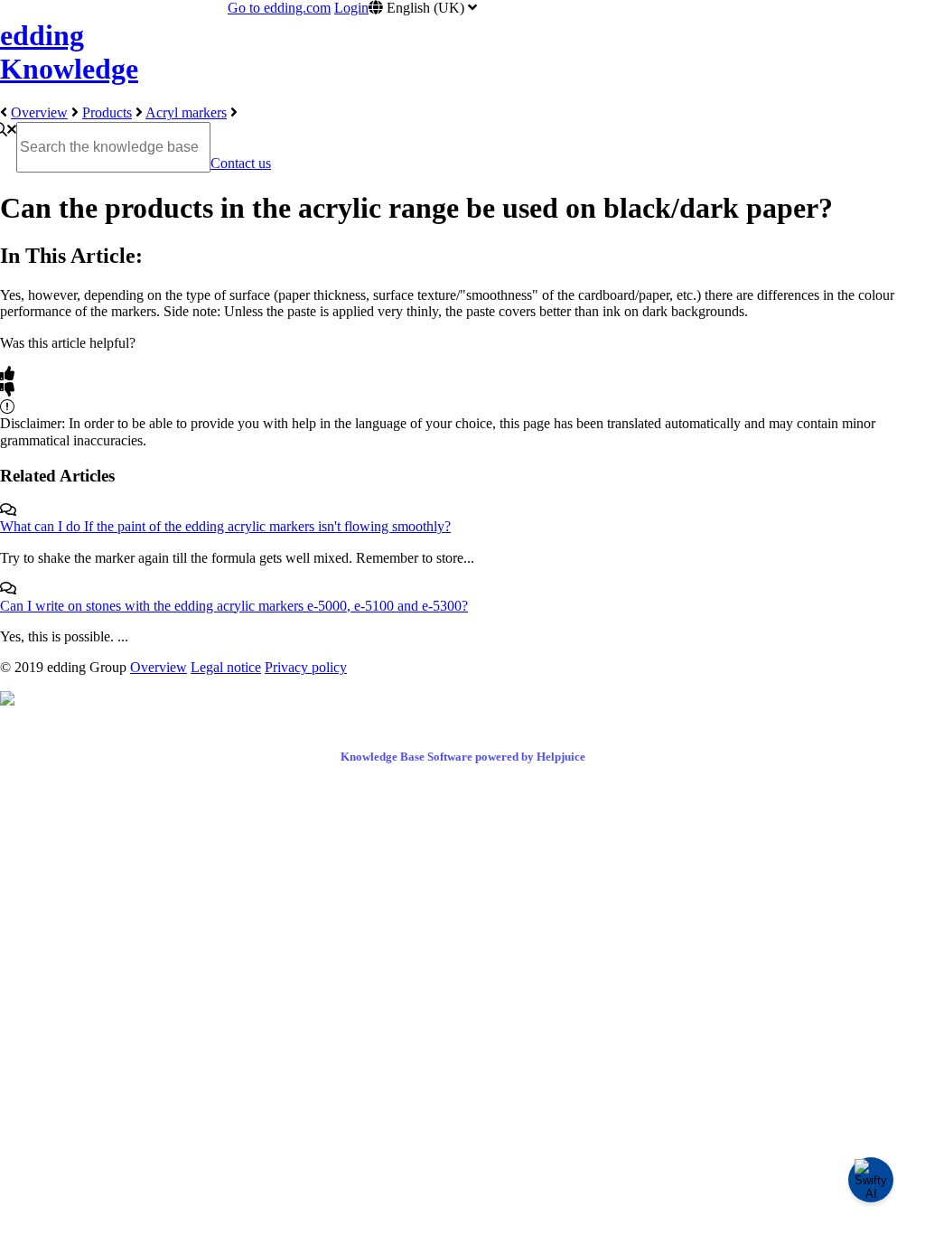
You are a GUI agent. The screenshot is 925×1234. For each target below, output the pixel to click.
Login (351, 7)
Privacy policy (306, 667)
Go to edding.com (279, 7)
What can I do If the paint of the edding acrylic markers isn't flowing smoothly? (225, 526)
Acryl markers (186, 112)
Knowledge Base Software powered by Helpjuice (463, 756)
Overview (39, 112)
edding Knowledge (69, 52)
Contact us (240, 163)
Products (107, 112)
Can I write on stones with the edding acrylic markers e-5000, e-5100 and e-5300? (234, 605)
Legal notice (226, 667)
